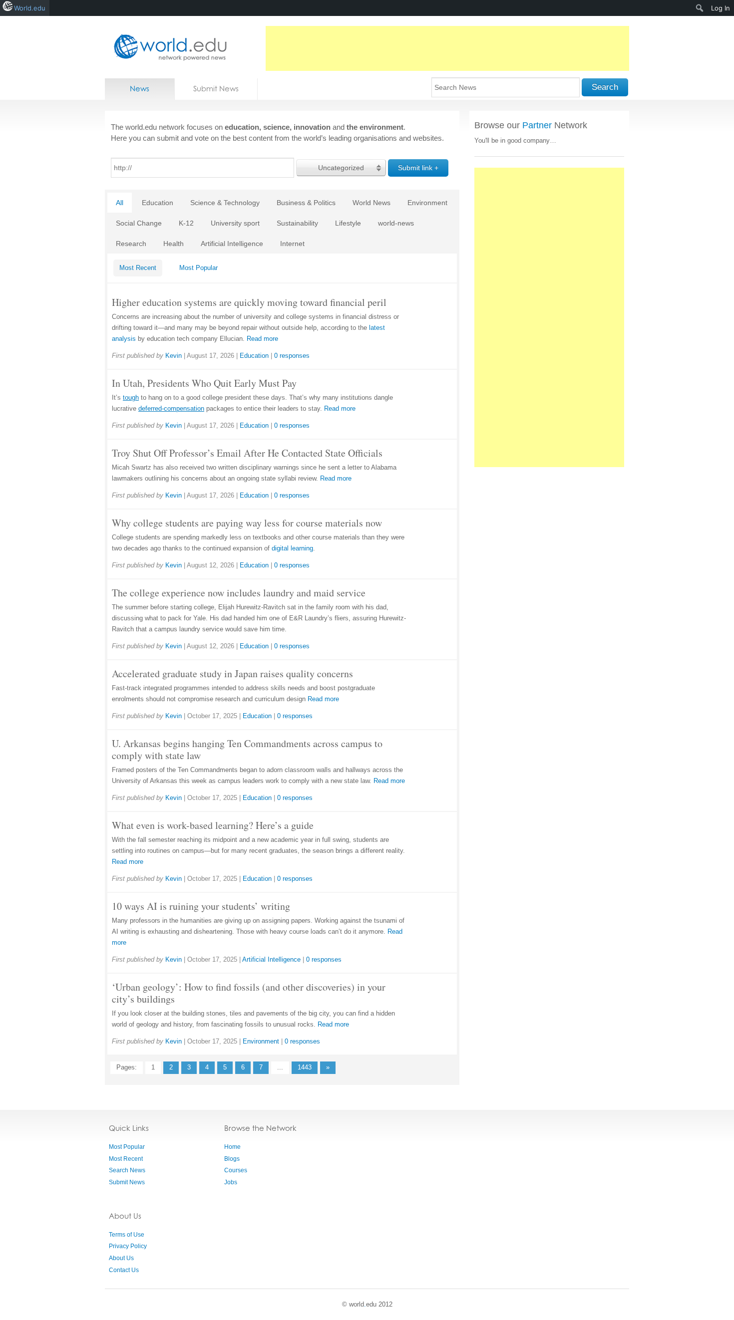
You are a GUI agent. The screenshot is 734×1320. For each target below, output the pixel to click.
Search (605, 87)
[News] (167, 47)
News (139, 88)
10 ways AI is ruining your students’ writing (201, 906)
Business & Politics (306, 203)
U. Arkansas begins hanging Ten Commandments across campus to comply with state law (247, 749)
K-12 (186, 223)
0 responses (292, 355)
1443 (305, 1067)
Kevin (173, 355)
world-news (396, 223)
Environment (427, 203)
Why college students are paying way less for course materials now (247, 522)
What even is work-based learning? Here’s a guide (213, 825)
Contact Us (124, 1270)
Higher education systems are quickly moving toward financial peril (249, 302)
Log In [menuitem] (720, 8)
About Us (121, 1258)
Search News (127, 1170)
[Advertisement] (447, 48)
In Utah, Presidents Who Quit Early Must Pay (204, 383)
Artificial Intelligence (232, 244)
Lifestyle (348, 223)
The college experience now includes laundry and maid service (239, 592)
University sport (235, 223)
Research (131, 244)
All (119, 203)
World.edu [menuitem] (29, 8)
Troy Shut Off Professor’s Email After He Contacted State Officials (247, 453)
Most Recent (137, 267)
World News (371, 203)
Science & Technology (225, 203)
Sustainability (297, 223)
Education (157, 203)
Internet (292, 244)
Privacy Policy (128, 1246)
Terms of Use (126, 1234)
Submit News (216, 88)
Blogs (232, 1158)
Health (173, 244)
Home (232, 1146)
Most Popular (198, 267)
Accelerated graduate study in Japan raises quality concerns (232, 673)
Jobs (230, 1182)
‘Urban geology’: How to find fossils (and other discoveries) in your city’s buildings (248, 993)
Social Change (139, 223)
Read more (262, 338)
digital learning (292, 548)
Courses (235, 1170)
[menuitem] (700, 8)
